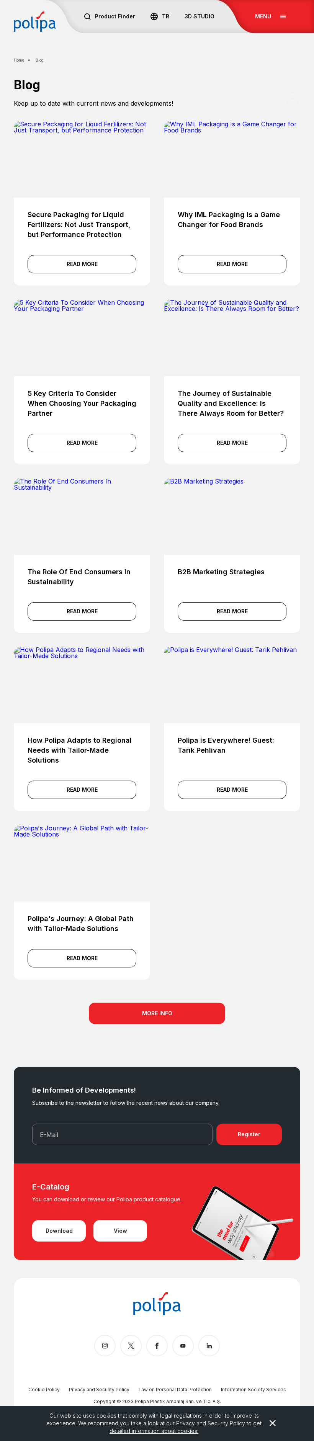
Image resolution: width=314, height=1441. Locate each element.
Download (59, 1230)
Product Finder (115, 16)
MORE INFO (157, 1013)
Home (19, 60)
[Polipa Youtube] (183, 1345)
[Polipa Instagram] (105, 1345)
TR (165, 16)
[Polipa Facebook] (157, 1345)
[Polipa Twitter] (131, 1345)
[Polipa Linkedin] (209, 1345)
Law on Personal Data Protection (175, 1389)
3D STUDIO (199, 16)
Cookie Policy (44, 1389)
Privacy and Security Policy (99, 1389)
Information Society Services (253, 1389)
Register (249, 1134)
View (120, 1230)
